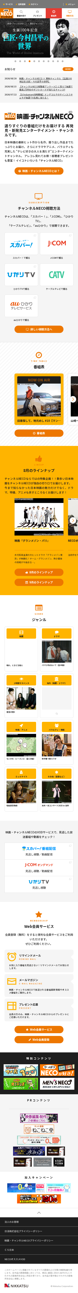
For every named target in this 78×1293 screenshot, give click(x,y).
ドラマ (57, 636)
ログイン (34, 4)
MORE (68, 69)
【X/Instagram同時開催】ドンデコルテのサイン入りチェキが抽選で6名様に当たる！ (46, 96)
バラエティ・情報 (57, 729)
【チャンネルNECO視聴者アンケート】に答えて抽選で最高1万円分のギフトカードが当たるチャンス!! (46, 88)
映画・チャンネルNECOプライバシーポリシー (29, 1240)
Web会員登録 (40, 1039)
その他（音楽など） (57, 776)
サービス (9, 4)
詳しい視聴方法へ (41, 329)
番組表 (53, 15)
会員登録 (21, 4)
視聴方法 (69, 15)
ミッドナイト (21, 776)
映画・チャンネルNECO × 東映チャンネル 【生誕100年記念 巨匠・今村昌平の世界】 (45, 80)
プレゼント (37, 15)
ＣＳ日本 (9, 1249)
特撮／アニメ (21, 729)
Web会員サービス (40, 1029)
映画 (21, 636)
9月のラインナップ (41, 582)
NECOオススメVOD (15, 1259)
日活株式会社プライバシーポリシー (23, 1231)
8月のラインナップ (41, 572)
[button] (5, 35)
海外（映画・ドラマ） (57, 683)
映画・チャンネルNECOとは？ (41, 171)
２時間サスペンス (21, 683)
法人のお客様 (12, 1222)
